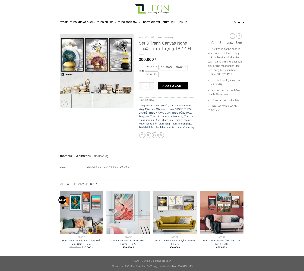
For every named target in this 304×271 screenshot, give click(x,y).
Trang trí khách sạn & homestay (166, 116)
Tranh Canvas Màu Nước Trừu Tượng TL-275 (128, 242)
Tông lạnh (144, 116)
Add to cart (172, 85)
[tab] (75, 156)
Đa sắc (164, 105)
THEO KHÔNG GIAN (81, 22)
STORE (64, 22)
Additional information (75, 156)
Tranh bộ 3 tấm (146, 127)
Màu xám (150, 109)
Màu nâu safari (177, 105)
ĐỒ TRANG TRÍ (151, 22)
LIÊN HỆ (182, 22)
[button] (151, 67)
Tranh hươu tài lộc (165, 127)
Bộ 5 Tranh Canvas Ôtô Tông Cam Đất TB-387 (221, 242)
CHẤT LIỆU (169, 22)
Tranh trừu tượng (185, 127)
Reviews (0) (101, 156)
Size (141, 70)
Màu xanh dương (165, 37)
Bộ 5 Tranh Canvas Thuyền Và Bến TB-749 (175, 242)
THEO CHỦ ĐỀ (105, 22)
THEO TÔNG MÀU (128, 22)
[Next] (243, 222)
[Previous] (59, 222)
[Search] (235, 22)
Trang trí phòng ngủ (181, 123)
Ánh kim (155, 105)
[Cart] (239, 22)
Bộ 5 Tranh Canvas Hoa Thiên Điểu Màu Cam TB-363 (81, 242)
